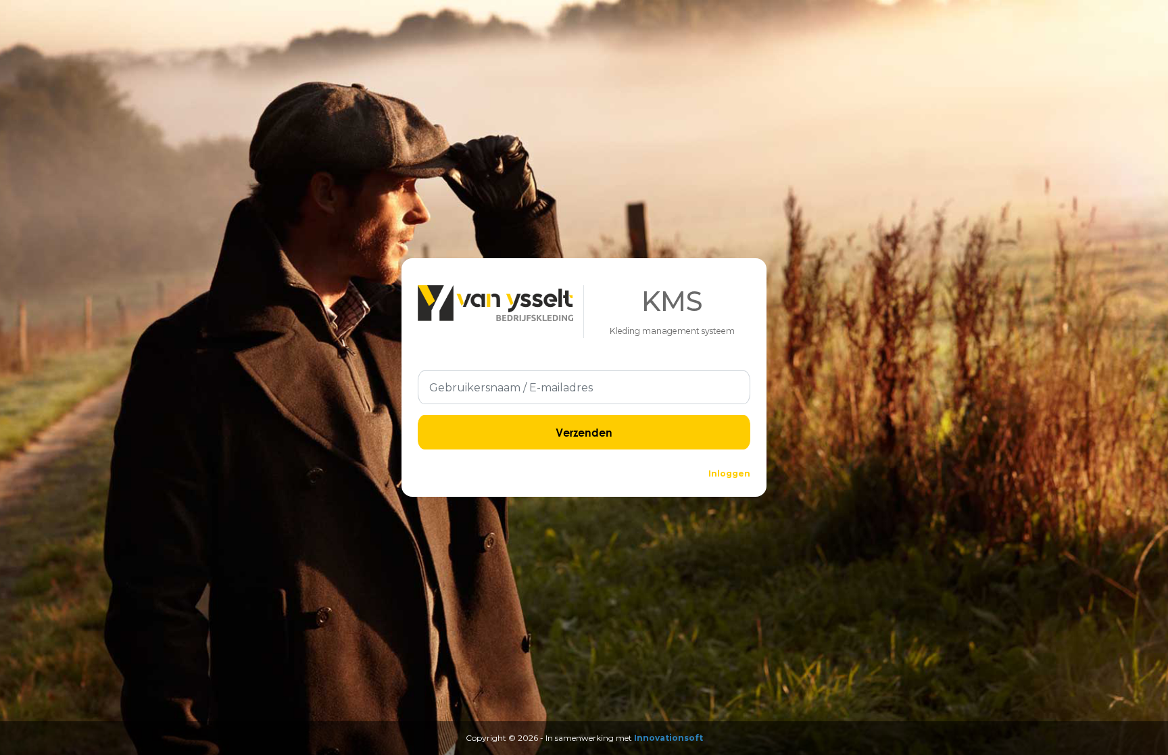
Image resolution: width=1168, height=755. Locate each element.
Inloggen (729, 473)
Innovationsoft (668, 738)
